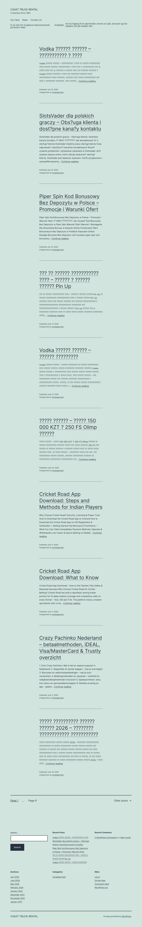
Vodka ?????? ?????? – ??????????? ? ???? (70, 837)
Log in (97, 877)
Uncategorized (58, 92)
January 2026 (16, 891)
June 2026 (15, 880)
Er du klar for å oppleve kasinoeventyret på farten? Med (30, 26)
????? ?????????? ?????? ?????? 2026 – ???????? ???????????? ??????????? (68, 727)
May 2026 (14, 884)
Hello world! (125, 837)
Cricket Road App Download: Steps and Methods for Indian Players (70, 500)
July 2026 (14, 877)
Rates (25, 20)
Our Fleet (15, 20)
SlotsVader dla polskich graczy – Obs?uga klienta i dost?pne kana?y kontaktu (70, 122)
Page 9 (32, 800)
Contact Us (36, 20)
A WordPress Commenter (106, 837)
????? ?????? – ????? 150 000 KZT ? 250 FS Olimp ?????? (68, 427)
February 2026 (16, 887)
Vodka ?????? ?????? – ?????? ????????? (69, 862)
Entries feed (100, 880)
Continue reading (87, 81)
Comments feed (102, 884)
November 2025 (17, 898)
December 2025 (17, 895)
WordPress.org (101, 887)
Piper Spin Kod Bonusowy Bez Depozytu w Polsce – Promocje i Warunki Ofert (69, 202)
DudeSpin (59, 25)
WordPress (126, 916)
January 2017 (16, 902)
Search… (14, 833)
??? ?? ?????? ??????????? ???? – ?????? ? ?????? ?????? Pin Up (69, 279)
